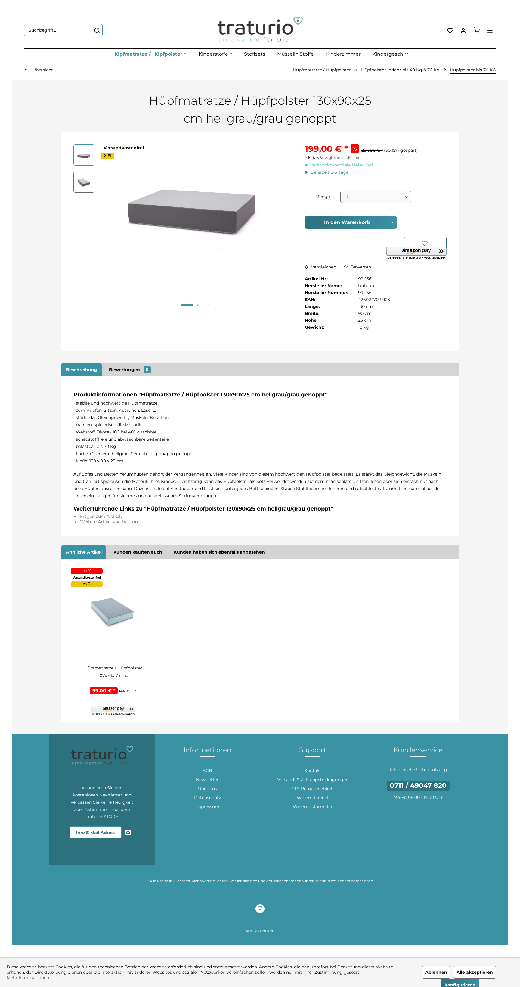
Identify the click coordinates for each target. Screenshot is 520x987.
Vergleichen (323, 267)
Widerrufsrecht (313, 797)
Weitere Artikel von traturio (108, 521)
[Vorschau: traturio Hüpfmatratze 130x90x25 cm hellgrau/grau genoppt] (83, 155)
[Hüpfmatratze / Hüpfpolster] (149, 54)
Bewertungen (129, 369)
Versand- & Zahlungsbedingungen (312, 779)
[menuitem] (63, 30)
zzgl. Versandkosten (343, 157)
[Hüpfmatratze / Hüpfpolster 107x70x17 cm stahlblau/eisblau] (113, 611)
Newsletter (207, 779)
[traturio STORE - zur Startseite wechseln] (259, 30)
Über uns (207, 788)
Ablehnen (436, 972)
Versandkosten (244, 881)
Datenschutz (207, 797)
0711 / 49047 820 (418, 785)
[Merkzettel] (450, 30)
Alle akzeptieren (475, 972)
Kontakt (312, 770)
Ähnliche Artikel (84, 552)
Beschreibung (81, 369)
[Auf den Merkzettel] (425, 243)
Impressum (207, 806)
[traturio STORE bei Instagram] (260, 909)
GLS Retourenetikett (312, 788)
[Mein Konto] (463, 30)
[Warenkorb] (477, 30)
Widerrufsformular (313, 806)
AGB (207, 770)
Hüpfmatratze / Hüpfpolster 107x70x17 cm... (113, 671)
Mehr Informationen (28, 977)
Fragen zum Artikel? (101, 516)
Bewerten (360, 267)
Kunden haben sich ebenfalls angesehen (219, 552)
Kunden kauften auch (137, 552)
